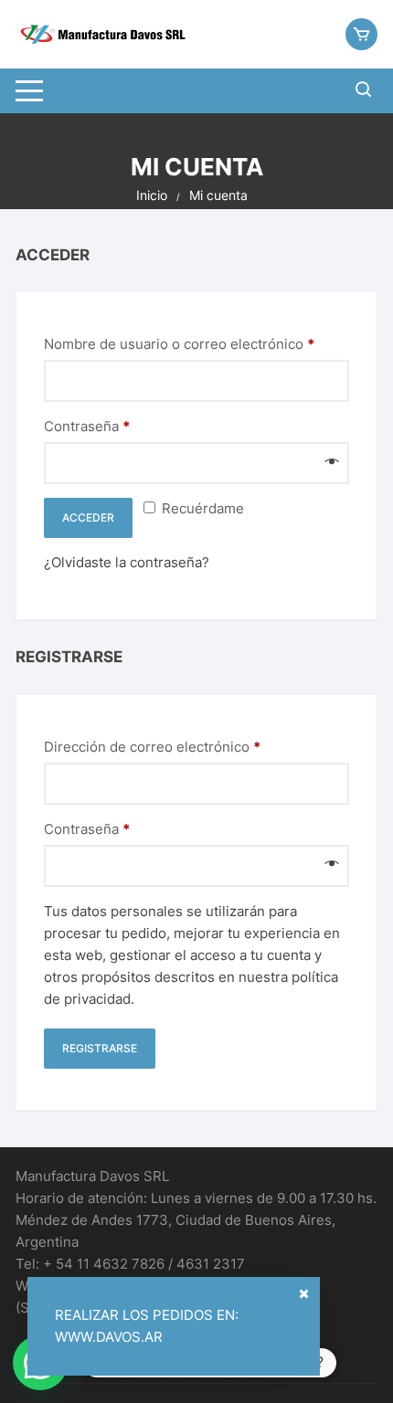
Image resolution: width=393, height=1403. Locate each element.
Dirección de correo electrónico (187, 746)
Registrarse (99, 1048)
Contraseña (122, 426)
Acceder (88, 517)
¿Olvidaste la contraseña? (126, 562)
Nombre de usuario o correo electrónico (196, 343)
